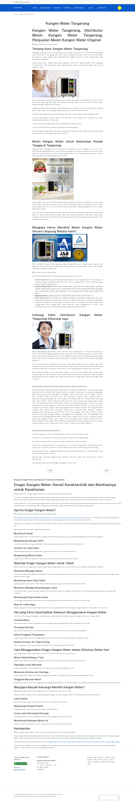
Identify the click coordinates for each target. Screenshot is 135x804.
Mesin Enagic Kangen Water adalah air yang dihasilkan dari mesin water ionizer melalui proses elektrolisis (49, 518)
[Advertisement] (77, 770)
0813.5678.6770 (19, 770)
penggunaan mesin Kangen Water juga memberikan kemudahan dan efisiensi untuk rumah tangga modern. (84, 742)
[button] (79, 8)
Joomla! (16, 796)
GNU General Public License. (48, 796)
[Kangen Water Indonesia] (18, 8)
